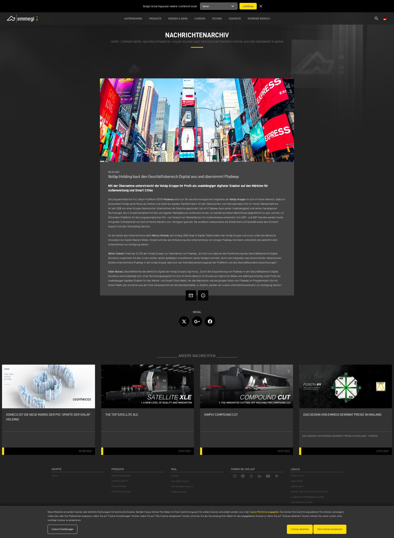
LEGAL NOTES (296, 481)
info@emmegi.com (179, 492)
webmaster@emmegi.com (182, 486)
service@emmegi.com (180, 481)
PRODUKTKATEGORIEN (121, 476)
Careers (199, 18)
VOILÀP (55, 476)
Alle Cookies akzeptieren (329, 529)
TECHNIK (217, 18)
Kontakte (235, 18)
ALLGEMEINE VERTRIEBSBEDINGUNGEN (307, 497)
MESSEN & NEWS (178, 18)
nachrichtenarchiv (156, 41)
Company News (131, 41)
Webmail (175, 476)
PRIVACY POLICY (298, 476)
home (114, 41)
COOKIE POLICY (297, 486)
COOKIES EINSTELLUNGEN (302, 502)
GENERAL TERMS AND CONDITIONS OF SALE (309, 492)
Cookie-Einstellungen (62, 529)
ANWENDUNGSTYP (119, 481)
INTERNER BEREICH (259, 18)
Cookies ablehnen (300, 529)
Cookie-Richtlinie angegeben (264, 512)
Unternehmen (133, 18)
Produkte (155, 18)
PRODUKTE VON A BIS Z (121, 492)
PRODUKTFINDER (118, 486)
